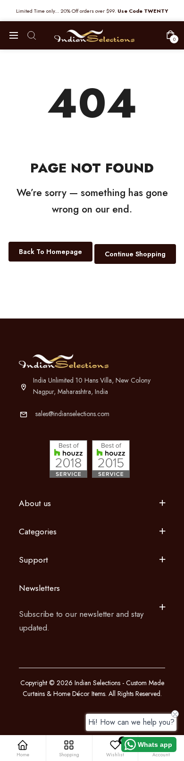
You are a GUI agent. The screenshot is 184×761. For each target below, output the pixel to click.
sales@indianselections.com (72, 413)
